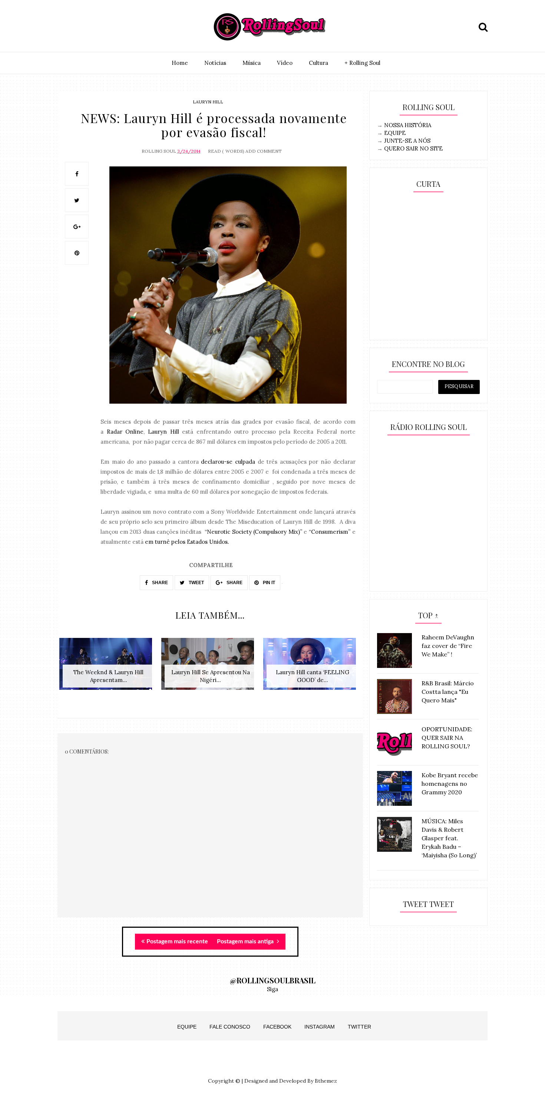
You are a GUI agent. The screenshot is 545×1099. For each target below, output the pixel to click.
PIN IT (268, 582)
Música (251, 62)
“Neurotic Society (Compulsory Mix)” (253, 531)
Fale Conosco (229, 1027)
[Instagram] (65, 27)
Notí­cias (215, 62)
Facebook (277, 1027)
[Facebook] (99, 27)
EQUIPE (395, 132)
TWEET (196, 582)
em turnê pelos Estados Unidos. (187, 541)
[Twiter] (82, 27)
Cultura (318, 62)
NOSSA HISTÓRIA (407, 125)
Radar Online (125, 431)
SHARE (159, 582)
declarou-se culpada (228, 461)
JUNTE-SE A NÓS (407, 140)
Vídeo (285, 62)
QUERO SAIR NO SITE (413, 148)
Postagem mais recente (177, 941)
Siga (272, 989)
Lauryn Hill (208, 102)
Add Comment (263, 151)
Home (180, 62)
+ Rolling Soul (362, 62)
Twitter (359, 1027)
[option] (108, 667)
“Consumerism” (329, 531)
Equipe (186, 1027)
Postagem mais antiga (246, 941)
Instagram (319, 1027)
